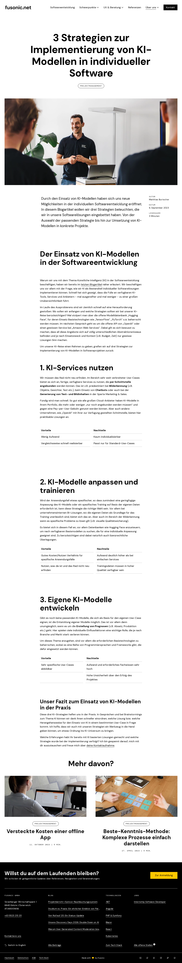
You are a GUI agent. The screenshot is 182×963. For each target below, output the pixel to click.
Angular (110, 908)
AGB (34, 958)
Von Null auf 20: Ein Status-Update (66, 915)
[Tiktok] (168, 958)
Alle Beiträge (54, 945)
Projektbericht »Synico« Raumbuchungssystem (73, 901)
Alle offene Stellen (143, 945)
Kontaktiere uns (13, 936)
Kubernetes (112, 936)
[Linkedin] (140, 958)
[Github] (147, 958)
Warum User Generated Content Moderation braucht (74, 929)
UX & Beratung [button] (112, 7)
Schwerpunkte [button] (87, 7)
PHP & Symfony (114, 915)
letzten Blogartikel (91, 284)
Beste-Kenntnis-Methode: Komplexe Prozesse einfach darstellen (136, 837)
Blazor (109, 922)
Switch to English (17, 945)
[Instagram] (161, 958)
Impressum (9, 958)
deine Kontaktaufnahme (100, 745)
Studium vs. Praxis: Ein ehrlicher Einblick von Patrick (74, 908)
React (109, 929)
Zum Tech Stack (114, 945)
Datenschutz (23, 958)
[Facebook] (174, 958)
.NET (108, 901)
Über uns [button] (151, 7)
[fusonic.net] (18, 7)
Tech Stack (44, 958)
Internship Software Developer (150, 901)
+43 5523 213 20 (13, 915)
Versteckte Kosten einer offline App (45, 834)
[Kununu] (154, 958)
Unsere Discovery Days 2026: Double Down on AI (73, 922)
